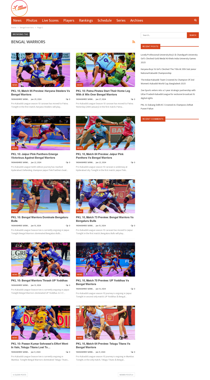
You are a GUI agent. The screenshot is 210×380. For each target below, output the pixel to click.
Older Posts (20, 374)
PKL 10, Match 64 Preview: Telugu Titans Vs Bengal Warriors (103, 345)
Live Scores (50, 21)
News (17, 21)
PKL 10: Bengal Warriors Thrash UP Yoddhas (39, 280)
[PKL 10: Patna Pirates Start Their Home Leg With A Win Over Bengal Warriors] (105, 70)
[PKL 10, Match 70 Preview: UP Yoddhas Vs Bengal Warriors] (105, 259)
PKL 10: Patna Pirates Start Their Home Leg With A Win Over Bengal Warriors (103, 92)
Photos (31, 21)
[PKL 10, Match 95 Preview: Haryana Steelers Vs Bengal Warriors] (40, 70)
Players (68, 21)
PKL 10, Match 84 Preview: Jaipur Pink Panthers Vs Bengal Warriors (100, 155)
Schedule (105, 21)
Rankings (86, 21)
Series (121, 21)
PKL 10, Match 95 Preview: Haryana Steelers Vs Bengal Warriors (40, 92)
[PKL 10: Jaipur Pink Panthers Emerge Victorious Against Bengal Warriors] (40, 133)
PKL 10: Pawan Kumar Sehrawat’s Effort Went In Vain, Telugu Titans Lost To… (39, 345)
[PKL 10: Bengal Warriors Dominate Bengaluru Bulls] (40, 196)
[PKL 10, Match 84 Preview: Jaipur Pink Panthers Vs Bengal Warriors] (105, 133)
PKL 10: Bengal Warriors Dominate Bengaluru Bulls (39, 219)
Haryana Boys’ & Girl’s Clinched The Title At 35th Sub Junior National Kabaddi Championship (168, 71)
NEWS (14, 85)
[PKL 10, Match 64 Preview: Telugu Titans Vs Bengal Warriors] (105, 323)
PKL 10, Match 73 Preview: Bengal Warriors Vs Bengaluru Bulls (105, 219)
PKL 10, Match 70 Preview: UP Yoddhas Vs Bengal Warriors (102, 282)
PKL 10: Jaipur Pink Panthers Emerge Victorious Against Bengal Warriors (34, 155)
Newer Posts (126, 374)
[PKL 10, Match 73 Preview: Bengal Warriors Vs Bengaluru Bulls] (105, 196)
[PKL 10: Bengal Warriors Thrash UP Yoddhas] (40, 259)
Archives (136, 21)
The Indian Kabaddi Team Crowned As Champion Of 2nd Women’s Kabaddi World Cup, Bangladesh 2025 (167, 82)
